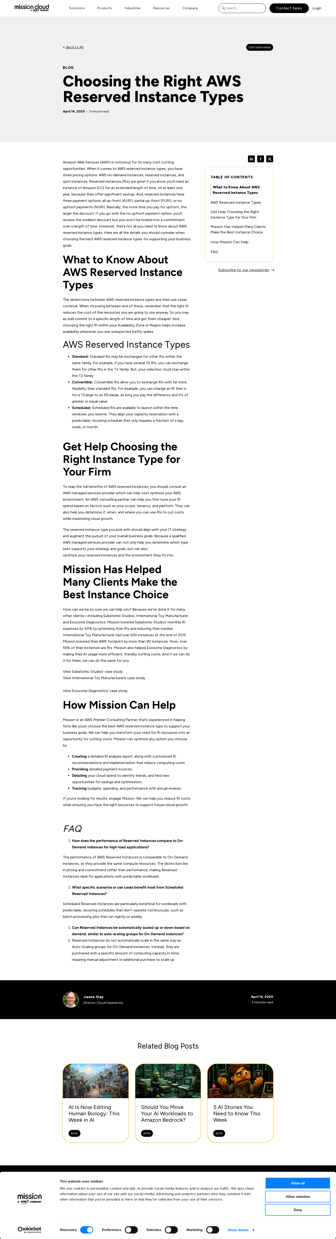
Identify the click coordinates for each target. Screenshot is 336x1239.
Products (104, 8)
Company (190, 8)
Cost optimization (259, 47)
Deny (298, 1210)
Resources (161, 8)
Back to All (74, 47)
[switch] (131, 1230)
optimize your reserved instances (90, 555)
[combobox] (242, 8)
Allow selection (298, 1197)
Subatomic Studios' (151, 622)
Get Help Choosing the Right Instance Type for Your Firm (235, 214)
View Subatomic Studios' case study (93, 671)
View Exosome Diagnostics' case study (95, 691)
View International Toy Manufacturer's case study (104, 678)
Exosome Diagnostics (165, 648)
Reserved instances (105, 181)
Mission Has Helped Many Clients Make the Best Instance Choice (238, 229)
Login (316, 8)
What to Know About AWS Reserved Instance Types (236, 190)
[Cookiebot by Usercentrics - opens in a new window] (30, 1230)
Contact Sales (289, 8)
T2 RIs (151, 363)
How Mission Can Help (229, 242)
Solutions (77, 8)
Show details (238, 1230)
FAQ (214, 252)
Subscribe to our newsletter (243, 270)
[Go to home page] (32, 8)
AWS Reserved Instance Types (236, 202)
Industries (133, 8)
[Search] (224, 8)
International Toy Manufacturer (89, 635)
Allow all (298, 1183)
